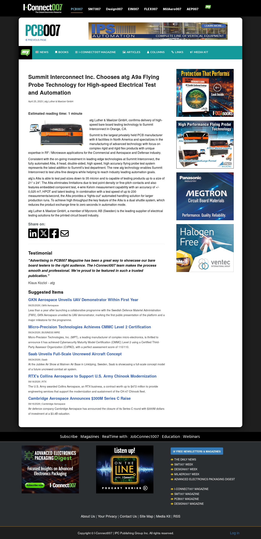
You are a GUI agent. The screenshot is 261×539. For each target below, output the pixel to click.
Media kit (201, 52)
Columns (157, 52)
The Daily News (185, 459)
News (44, 52)
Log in (234, 532)
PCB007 (77, 9)
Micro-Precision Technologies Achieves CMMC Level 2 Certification (89, 326)
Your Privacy (107, 516)
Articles (133, 52)
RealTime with (114, 436)
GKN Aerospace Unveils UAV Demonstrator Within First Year (83, 299)
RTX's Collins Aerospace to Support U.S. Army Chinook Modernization (92, 376)
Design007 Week (185, 469)
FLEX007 (151, 9)
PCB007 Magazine (186, 499)
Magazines (89, 436)
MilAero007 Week (186, 474)
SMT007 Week (183, 464)
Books (63, 52)
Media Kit (163, 516)
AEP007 (193, 9)
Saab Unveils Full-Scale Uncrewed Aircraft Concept (75, 353)
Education (171, 436)
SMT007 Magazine (186, 494)
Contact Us (128, 516)
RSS (176, 516)
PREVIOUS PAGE (36, 39)
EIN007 (133, 9)
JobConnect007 (144, 436)
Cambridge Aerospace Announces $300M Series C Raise (79, 398)
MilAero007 (172, 9)
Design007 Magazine (189, 503)
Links (179, 52)
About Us (88, 516)
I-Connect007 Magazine (97, 52)
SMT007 (94, 9)
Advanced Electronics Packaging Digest (204, 479)
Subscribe (69, 436)
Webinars (191, 436)
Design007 (114, 9)
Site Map (146, 516)
